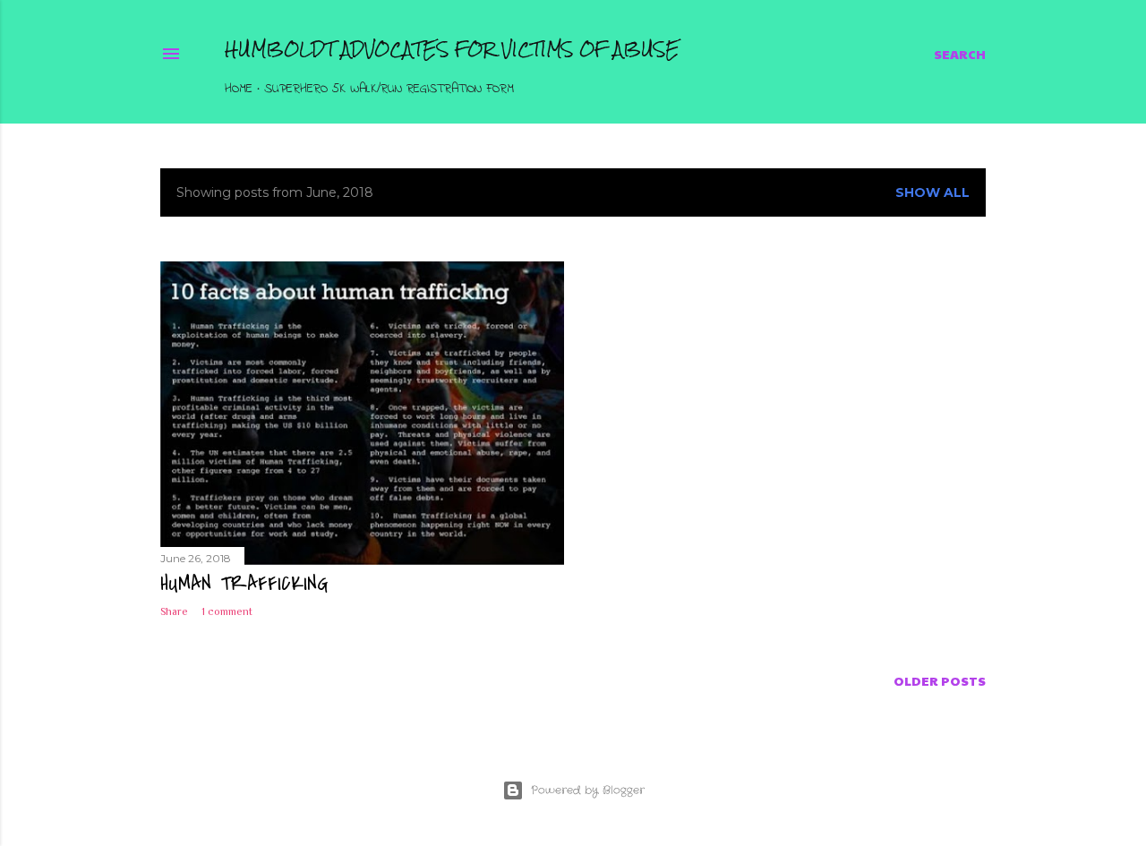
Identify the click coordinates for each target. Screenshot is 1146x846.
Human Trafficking (244, 583)
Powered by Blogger (588, 790)
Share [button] (174, 611)
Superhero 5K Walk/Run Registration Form (389, 89)
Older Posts (940, 680)
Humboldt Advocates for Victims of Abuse (452, 48)
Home (238, 89)
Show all (932, 192)
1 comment (226, 611)
